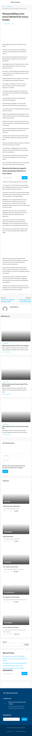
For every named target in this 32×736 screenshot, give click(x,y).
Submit (24, 177)
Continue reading (6, 352)
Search (5, 642)
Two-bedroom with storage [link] (11, 597)
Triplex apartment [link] (8, 536)
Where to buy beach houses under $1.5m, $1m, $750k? (15, 659)
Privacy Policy (9, 731)
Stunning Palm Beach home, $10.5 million (13, 668)
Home (3, 6)
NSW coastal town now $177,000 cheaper (15, 345)
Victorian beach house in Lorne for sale (13, 665)
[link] (16, 493)
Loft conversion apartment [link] (11, 627)
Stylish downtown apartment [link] (11, 506)
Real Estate (9, 6)
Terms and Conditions (20, 731)
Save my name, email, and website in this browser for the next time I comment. (13, 466)
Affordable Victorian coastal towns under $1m (15, 663)
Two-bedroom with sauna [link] (10, 567)
